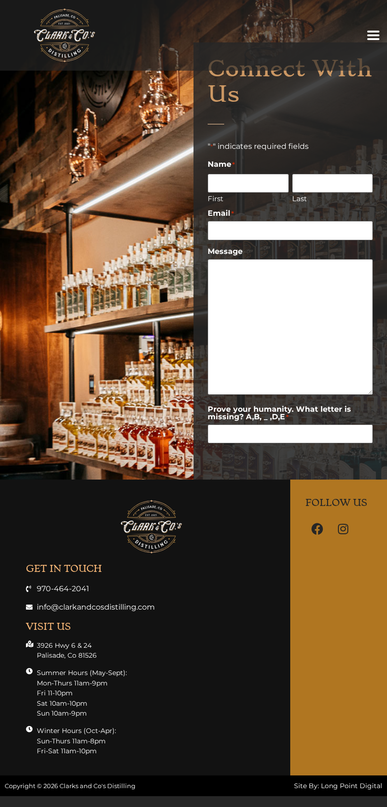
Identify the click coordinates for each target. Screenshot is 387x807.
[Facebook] (317, 529)
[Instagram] (343, 529)
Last (299, 198)
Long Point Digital (351, 786)
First (215, 198)
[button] (373, 35)
